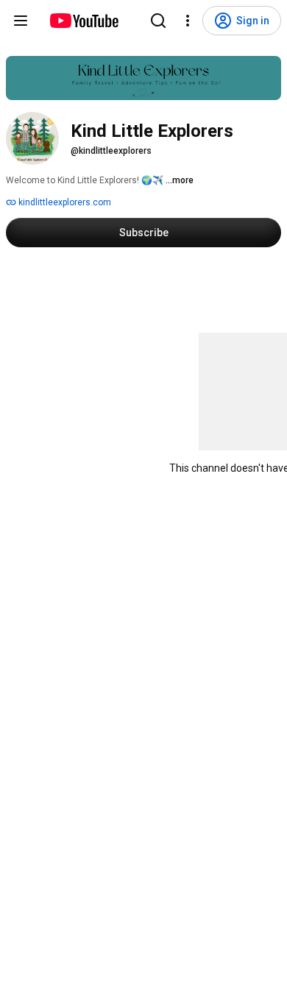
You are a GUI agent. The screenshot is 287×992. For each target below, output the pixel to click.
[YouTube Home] (83, 20)
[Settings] (187, 20)
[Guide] (20, 20)
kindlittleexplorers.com (63, 202)
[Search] (158, 20)
